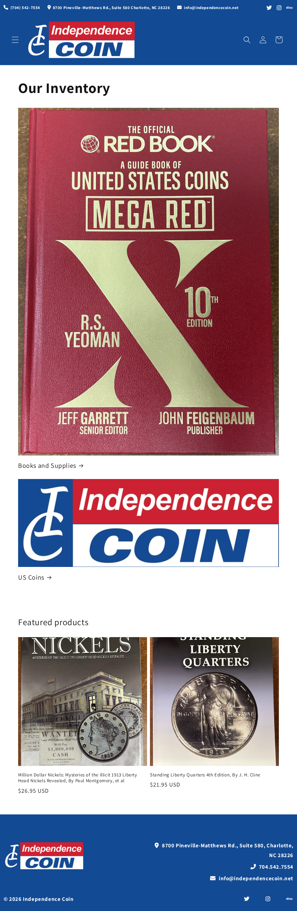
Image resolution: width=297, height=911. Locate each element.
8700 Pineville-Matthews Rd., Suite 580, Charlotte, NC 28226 (226, 850)
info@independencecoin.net (255, 878)
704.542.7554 (275, 866)
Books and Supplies (47, 465)
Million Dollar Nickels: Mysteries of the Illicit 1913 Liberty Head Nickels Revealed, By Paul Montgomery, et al (77, 778)
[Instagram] (279, 8)
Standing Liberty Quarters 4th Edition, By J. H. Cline (205, 775)
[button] (15, 40)
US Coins (31, 577)
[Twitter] (269, 8)
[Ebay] (289, 8)
